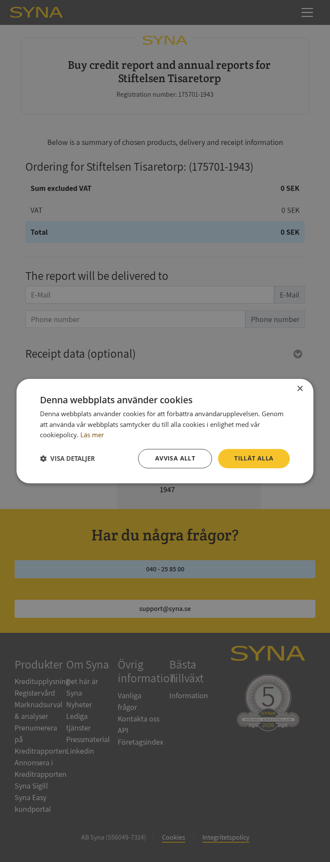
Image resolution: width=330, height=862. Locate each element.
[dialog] (164, 431)
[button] (67, 458)
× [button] (299, 389)
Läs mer (92, 435)
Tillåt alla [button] (253, 458)
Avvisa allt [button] (175, 458)
